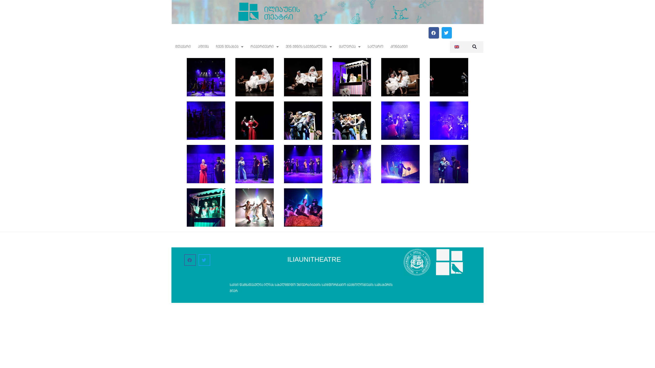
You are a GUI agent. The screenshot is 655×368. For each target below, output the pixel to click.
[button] (434, 33)
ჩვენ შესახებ (227, 47)
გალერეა (347, 47)
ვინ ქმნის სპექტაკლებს (306, 47)
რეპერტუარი (262, 47)
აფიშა (203, 47)
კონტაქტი (399, 47)
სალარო (375, 47)
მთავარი (183, 47)
